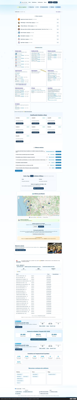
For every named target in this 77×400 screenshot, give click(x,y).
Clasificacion (40, 2)
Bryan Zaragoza (23, 32)
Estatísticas (34, 2)
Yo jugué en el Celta (52, 374)
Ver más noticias (19, 170)
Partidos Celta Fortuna (22, 84)
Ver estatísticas (19, 349)
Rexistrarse (41, 226)
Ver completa (58, 11)
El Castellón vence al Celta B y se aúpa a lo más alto (25, 157)
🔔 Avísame (18, 271)
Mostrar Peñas (45, 217)
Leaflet (54, 215)
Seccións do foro (44, 7)
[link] (22, 59)
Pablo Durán (23, 39)
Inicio (30, 2)
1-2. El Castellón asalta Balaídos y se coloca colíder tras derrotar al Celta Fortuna (31, 159)
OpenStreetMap (57, 215)
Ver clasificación (19, 123)
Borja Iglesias (23, 35)
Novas (45, 2)
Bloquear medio (58, 151)
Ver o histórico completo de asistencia (38, 339)
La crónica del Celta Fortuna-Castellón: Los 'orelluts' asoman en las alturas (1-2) (29, 151)
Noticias (52, 7)
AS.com (18, 382)
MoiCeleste (19, 376)
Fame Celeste (35, 374)
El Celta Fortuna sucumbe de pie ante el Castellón (25, 154)
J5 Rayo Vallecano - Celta (25, 25)
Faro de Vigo (25, 376)
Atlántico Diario (19, 378)
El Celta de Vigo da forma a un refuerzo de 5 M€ (24, 165)
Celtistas (58, 7)
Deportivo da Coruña (24, 19)
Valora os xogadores (22, 7)
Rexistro (55, 2)
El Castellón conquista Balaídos (21, 162)
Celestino (33, 22)
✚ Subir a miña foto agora (20, 250)
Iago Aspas (23, 42)
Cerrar (61, 398)
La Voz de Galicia (20, 380)
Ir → (58, 19)
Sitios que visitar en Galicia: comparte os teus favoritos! (31, 29)
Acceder (50, 2)
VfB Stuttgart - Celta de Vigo (26, 22)
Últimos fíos (31, 7)
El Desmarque (19, 374)
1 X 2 (37, 7)
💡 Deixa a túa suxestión (28, 111)
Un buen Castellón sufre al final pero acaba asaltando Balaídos (27, 167)
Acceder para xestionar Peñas (38, 234)
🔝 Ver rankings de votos (38, 188)
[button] (29, 210)
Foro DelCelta (35, 376)
